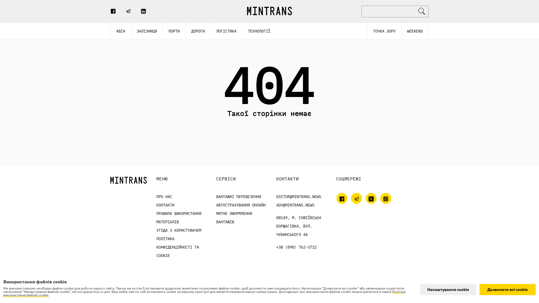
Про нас (164, 196)
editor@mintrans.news (298, 196)
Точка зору (384, 31)
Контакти (165, 205)
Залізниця (147, 31)
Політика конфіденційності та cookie (177, 247)
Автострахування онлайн (241, 205)
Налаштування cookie (448, 289)
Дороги (198, 31)
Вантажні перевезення (238, 196)
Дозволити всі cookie (507, 289)
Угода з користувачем (178, 230)
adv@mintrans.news (295, 205)
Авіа (120, 31)
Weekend (415, 31)
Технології (259, 31)
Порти (174, 31)
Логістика (226, 31)
